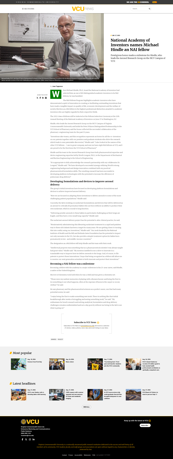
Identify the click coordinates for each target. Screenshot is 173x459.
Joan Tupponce (57, 86)
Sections (29, 9)
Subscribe (144, 425)
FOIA (93, 455)
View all (86, 407)
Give (154, 2)
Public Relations (26, 431)
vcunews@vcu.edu (27, 435)
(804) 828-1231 (26, 433)
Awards (53, 339)
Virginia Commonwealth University (37, 2)
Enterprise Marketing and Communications (35, 429)
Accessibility (78, 455)
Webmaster (87, 455)
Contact (64, 455)
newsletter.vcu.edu (87, 326)
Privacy (70, 455)
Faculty (60, 339)
